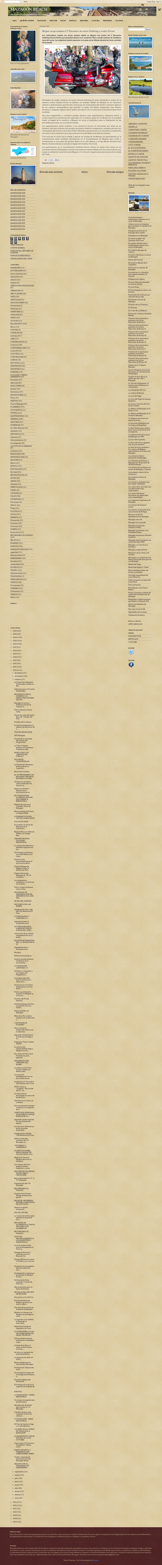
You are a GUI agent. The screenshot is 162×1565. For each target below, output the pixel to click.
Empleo (13, 389)
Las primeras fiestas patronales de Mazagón (137, 457)
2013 (15, 1502)
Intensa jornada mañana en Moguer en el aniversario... (23, 961)
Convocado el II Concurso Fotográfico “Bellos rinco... (24, 1445)
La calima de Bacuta (136, 393)
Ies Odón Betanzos (17, 428)
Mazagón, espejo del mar (137, 550)
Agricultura (15, 277)
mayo (17, 1485)
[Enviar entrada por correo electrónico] (45, 160)
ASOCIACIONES (17, 303)
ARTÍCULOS (15, 300)
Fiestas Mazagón (17, 404)
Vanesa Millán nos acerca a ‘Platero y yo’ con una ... (24, 1261)
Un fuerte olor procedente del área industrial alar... (24, 1268)
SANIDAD (14, 546)
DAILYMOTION (134, 636)
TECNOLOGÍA (16, 573)
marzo (17, 1491)
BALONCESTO (16, 324)
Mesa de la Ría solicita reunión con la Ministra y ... (24, 1018)
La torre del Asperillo (136, 439)
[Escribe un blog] (52, 160)
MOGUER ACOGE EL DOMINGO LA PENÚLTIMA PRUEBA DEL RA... (24, 697)
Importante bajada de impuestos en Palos (22, 1327)
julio (17, 1478)
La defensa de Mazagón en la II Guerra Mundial (139, 414)
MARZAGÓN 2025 (17, 193)
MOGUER (53, 20)
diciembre (19, 673)
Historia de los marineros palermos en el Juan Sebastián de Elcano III (138, 333)
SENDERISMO (16, 558)
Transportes (15, 585)
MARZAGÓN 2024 (17, 196)
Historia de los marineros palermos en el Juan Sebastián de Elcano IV (138, 340)
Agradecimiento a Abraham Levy (21, 948)
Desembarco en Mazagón (138, 236)
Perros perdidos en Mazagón (21, 1012)
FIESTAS (14, 401)
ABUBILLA (132, 127)
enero (17, 1498)
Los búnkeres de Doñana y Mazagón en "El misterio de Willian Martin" (139, 462)
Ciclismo (14, 336)
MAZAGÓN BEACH (28, 9)
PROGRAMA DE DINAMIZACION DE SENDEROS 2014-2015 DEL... (24, 895)
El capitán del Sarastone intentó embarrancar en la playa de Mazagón (138, 245)
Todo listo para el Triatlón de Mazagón (24, 690)
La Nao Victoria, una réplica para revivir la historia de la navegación (139, 430)
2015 (15, 667)
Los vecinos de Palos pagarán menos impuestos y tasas (22, 1166)
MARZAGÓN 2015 (17, 223)
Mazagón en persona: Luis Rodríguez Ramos (138, 531)
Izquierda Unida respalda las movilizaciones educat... (24, 1121)
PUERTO (13, 529)
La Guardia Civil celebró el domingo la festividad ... (23, 1321)
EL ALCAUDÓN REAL (137, 148)
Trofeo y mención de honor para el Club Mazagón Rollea (22, 1459)
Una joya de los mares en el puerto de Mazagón (24, 1308)
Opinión (13, 484)
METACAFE (133, 639)
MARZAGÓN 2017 (17, 217)
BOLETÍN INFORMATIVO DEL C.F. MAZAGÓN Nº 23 (24, 942)
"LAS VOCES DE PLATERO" (20, 1024)
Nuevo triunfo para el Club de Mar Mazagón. (24, 1363)
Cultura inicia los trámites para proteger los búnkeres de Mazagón (139, 226)
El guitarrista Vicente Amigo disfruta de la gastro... (23, 1195)
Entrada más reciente (51, 172)
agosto (17, 1475)
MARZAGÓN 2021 (17, 205)
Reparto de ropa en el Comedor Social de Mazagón (22, 806)
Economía (14, 380)
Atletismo (14, 309)
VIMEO (131, 633)
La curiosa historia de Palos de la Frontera (139, 405)
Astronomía (15, 306)
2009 (15, 1515)
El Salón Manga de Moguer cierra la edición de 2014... (21, 868)
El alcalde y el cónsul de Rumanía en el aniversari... (23, 826)
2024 (15, 637)
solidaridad (14, 564)
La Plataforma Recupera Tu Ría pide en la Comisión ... (23, 766)
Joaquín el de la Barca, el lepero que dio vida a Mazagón (137, 378)
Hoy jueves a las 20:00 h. (23, 1297)
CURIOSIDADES (16, 357)
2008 (15, 1518)
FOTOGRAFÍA (16, 410)
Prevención (14, 520)
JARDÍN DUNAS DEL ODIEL (21, 259)
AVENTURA (15, 312)
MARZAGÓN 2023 (17, 199)
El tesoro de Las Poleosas (138, 304)
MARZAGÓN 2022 (17, 202)
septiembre (19, 1472)
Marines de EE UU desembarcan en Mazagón (138, 515)
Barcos (13, 327)
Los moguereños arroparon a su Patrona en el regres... (24, 882)
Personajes (14, 502)
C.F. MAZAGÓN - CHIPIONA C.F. (21, 967)
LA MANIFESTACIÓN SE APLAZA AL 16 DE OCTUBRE (24, 1438)
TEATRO (13, 570)
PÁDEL (13, 490)
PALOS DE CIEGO (21, 821)
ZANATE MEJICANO (136, 179)
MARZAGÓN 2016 (17, 220)
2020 (15, 650)
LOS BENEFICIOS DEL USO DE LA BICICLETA (24, 817)
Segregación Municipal (19, 549)
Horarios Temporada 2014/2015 (22, 1380)
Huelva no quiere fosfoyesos (21, 1208)
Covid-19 (13, 351)
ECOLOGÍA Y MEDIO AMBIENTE (18, 376)
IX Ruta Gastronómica (23, 956)
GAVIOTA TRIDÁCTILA (138, 160)
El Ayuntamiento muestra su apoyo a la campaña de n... (24, 1107)
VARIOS (13, 594)
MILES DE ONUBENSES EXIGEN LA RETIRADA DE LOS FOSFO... (24, 1202)
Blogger (95, 1560)
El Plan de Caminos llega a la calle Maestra (24, 1425)
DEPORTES (107, 20)
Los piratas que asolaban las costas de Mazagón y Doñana (139, 468)
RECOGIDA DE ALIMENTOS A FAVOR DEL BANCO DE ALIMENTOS (24, 1225)
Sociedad (14, 561)
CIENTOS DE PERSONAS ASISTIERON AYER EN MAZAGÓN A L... (24, 1114)
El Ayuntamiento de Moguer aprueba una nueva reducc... (23, 1302)
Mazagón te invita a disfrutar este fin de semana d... (22, 705)
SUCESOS (119, 20)
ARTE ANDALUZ (135, 624)
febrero (18, 1495)
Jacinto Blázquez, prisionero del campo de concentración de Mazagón (139, 372)
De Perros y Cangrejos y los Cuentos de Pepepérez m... (23, 973)
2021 (15, 647)
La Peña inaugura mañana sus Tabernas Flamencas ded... (23, 747)
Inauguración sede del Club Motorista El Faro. (24, 1134)
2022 (15, 644)
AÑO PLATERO (16, 294)
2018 (15, 657)
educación (14, 383)
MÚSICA (14, 466)
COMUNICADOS (17, 342)
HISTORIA (84, 20)
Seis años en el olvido (136, 609)
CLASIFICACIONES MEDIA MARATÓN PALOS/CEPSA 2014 (23, 1152)
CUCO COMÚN (134, 145)
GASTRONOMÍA (17, 416)
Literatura (14, 451)
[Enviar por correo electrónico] (49, 160)
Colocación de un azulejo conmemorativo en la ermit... (23, 935)
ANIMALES (15, 290)
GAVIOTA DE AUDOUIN (138, 157)
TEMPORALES (16, 579)
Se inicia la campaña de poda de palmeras (23, 1353)
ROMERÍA (14, 543)
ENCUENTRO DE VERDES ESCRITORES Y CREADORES (24, 1173)
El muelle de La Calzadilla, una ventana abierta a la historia (138, 274)
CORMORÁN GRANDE (137, 139)
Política (13, 514)
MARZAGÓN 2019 (17, 211)
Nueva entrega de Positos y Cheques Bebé (24, 812)
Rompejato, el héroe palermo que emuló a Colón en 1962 (139, 600)
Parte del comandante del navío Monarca (138, 576)
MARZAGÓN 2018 (17, 214)
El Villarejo (132, 308)
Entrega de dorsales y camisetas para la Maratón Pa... (22, 1254)
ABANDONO (15, 268)
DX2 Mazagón (19, 735)
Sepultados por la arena (137, 612)
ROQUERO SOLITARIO (137, 171)
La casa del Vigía (134, 396)
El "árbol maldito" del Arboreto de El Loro (136, 239)
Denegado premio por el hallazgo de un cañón (137, 231)
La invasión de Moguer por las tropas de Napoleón (138, 424)
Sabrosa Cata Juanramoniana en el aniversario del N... (23, 861)
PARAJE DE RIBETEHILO (20, 256)
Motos (51, 163)
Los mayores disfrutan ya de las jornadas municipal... (24, 1128)
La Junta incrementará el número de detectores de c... (24, 727)
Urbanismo (14, 591)
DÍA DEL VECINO (21, 1212)
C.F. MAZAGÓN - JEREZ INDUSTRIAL (23, 1420)
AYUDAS (14, 321)
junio (17, 1481)
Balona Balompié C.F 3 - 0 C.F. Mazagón (24, 1179)
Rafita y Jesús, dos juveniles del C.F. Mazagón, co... (21, 1140)
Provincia (14, 526)
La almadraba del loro (137, 390)
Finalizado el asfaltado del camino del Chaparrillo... (23, 740)
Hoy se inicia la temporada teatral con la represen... (23, 1030)
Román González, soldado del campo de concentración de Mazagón (139, 594)
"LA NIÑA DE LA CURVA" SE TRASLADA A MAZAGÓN (24, 1431)
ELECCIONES (15, 386)
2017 (15, 660)
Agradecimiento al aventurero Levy (21, 922)
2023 (15, 641)
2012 (15, 1505)
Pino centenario (134, 585)
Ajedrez (13, 283)
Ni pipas (17, 952)
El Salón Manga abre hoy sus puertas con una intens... (24, 1006)
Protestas (14, 523)
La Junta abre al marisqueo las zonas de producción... (24, 1095)
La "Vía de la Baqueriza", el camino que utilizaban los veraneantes (138, 385)
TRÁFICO (14, 582)
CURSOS (13, 360)
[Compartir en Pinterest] (58, 160)
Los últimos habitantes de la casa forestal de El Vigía (139, 511)
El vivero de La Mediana (137, 311)
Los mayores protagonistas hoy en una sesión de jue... (23, 1076)
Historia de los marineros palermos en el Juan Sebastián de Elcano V (138, 347)
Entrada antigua (115, 172)
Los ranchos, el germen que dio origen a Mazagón (138, 483)
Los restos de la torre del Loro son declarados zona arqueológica (139, 488)
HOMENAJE (15, 425)
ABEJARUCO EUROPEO (137, 124)
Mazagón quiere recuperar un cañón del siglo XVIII (139, 541)
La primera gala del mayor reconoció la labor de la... (22, 980)
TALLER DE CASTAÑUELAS (21, 760)
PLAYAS (14, 511)
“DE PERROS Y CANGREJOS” (20, 1146)
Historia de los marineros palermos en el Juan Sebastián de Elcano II (138, 327)
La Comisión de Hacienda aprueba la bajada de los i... (24, 1217)
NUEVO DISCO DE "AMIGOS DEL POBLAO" (21, 754)
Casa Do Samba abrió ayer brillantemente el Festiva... (23, 1247)
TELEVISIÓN (15, 576)
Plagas (13, 508)
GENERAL (14, 419)
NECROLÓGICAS (17, 475)
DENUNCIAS (15, 366)
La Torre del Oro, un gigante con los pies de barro (139, 443)
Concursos (14, 345)
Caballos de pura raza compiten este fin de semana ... (23, 1414)
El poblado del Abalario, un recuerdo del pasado (139, 296)
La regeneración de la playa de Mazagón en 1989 (139, 435)
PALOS (63, 20)
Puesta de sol (15, 532)
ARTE (12, 297)
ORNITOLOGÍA (16, 487)
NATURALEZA (16, 469)
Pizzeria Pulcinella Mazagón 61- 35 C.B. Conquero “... (22, 875)
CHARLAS (14, 333)
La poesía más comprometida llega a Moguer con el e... (23, 1049)
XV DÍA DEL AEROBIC (23, 901)
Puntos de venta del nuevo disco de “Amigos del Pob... (24, 717)
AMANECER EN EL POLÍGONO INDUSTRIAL (22, 840)
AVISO (13, 318)
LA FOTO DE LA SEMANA (21, 446)
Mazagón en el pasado (137, 522)
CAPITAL (14, 330)
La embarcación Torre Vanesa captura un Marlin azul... (22, 1069)
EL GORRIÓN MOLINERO (138, 151)
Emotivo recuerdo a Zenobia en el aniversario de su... (22, 790)
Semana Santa (16, 555)
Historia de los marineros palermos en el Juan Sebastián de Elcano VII (138, 360)
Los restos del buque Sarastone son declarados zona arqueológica (138, 495)
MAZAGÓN (41, 20)
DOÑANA (73, 20)
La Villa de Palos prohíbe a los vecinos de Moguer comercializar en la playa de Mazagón (139, 450)
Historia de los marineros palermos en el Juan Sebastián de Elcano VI (138, 353)
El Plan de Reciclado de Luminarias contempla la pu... (24, 1340)
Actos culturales (16, 274)
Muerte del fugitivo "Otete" (138, 567)
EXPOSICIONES (16, 395)
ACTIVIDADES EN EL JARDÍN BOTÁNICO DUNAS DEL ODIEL (23, 928)
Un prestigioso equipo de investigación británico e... (24, 1374)
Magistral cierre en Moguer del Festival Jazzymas (23, 1159)
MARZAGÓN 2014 (17, 226)
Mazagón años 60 (135, 519)
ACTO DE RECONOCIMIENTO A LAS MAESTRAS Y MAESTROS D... (24, 1239)
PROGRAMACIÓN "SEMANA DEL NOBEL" (21, 1062)
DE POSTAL (15, 363)
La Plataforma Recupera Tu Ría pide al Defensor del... (24, 684)
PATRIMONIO (16, 499)
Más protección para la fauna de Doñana (23, 1288)
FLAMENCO (15, 407)
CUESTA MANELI (17, 248)
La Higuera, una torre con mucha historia (138, 419)
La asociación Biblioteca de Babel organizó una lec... (24, 847)
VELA (12, 597)
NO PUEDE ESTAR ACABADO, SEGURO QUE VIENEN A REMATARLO (23, 798)
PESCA (13, 505)
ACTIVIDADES (16, 271)
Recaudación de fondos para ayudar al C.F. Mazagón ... (23, 1407)
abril (17, 1488)
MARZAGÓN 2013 (17, 229)
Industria (14, 437)
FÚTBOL (13, 413)
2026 (15, 631)
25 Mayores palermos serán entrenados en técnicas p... (23, 783)
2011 (15, 1509)
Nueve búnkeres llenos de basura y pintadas (138, 571)
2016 (15, 663)
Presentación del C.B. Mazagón (22, 1184)
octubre (18, 679)
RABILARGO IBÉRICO (137, 168)
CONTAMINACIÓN (18, 348)
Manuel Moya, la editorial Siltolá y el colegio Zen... (24, 833)
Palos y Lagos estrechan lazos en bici (23, 888)
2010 (15, 1512)
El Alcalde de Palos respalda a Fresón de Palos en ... (23, 1282)
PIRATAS (18, 1392)
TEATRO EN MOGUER (23, 732)
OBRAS (13, 481)
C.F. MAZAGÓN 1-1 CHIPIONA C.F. (21, 917)
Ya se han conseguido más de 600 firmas (24, 1401)
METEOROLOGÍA (17, 457)
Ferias (12, 398)
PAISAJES (14, 493)
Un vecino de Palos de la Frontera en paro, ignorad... (23, 1055)
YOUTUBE (132, 642)
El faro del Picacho (135, 260)
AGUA (13, 280)
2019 (15, 654)
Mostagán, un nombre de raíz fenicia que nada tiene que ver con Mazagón (140, 559)
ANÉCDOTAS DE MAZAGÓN (22, 286)
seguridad (14, 552)
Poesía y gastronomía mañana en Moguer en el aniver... (23, 993)
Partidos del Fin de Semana (21, 999)
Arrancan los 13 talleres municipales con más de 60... (23, 986)
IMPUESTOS (15, 434)
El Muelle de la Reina (136, 279)
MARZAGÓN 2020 (17, 208)
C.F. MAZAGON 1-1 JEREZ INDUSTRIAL (24, 1396)
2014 (15, 670)
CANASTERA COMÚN (137, 130)
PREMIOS (14, 517)
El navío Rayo (133, 287)
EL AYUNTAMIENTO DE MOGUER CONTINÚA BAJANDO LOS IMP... (24, 776)
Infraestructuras (16, 440)
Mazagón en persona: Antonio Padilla (136, 526)
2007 (15, 1522)
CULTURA (96, 20)
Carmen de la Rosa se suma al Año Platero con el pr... (23, 1347)
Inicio (15, 20)
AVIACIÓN (14, 315)
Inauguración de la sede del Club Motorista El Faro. (23, 911)
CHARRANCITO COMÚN (138, 136)
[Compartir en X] (54, 160)
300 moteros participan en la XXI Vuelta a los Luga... (23, 854)
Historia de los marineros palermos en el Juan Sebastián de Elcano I (138, 320)
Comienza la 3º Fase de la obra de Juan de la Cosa (24, 1082)
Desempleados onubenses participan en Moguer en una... (24, 1275)
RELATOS (14, 540)
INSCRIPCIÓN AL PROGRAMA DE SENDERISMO (21, 1465)
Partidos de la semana (22, 722)
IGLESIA (14, 431)
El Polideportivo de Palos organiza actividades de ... (24, 1386)
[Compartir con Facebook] (56, 160)
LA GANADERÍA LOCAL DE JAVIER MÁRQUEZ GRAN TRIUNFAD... (24, 1333)
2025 (15, 634)
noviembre (19, 676)
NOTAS (13, 478)
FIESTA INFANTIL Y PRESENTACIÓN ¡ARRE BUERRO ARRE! (24, 1452)
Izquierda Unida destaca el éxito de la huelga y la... (23, 1036)
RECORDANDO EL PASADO (21, 535)
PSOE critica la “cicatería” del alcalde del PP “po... (23, 1088)
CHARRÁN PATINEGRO (138, 133)
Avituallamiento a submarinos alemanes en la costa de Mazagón (139, 219)
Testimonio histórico (136, 615)
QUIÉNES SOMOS (27, 20)
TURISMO (14, 588)
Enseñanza (14, 392)
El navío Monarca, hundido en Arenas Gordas (138, 283)
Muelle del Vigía (134, 564)
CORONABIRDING (135, 142)
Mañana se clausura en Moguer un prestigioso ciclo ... (24, 1314)
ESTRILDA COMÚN (136, 154)
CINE (12, 339)
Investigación (15, 443)
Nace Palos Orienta (21, 771)
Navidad (13, 472)
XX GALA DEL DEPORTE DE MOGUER (24, 1293)
